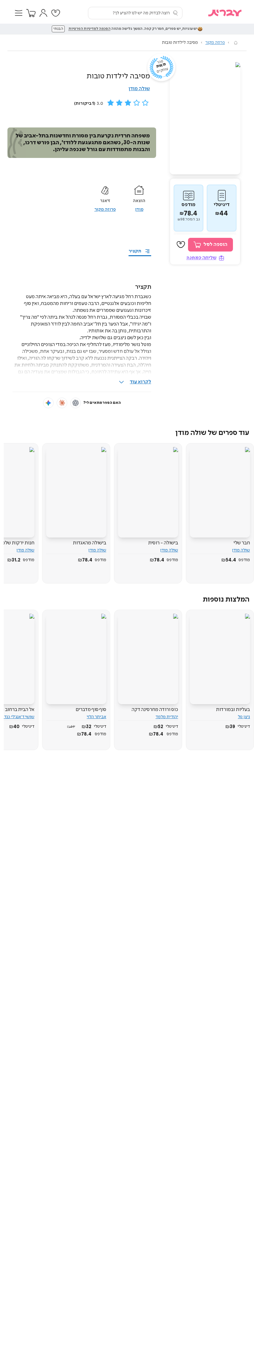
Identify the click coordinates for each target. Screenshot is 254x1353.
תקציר (135, 251)
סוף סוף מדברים (91, 710)
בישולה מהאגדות (89, 543)
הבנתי (58, 29)
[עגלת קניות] (31, 13)
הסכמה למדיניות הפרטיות (89, 29)
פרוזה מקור (215, 42)
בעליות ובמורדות (233, 710)
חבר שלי (242, 543)
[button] (19, 13)
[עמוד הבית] (235, 42)
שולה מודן (139, 89)
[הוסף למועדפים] (181, 245)
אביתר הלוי (96, 716)
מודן (139, 209)
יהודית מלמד (166, 716)
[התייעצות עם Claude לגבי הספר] (62, 403)
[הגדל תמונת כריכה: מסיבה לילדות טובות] (205, 118)
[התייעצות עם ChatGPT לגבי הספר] (75, 403)
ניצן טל (244, 716)
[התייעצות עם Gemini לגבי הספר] (48, 403)
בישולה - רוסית (163, 543)
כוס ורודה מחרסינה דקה (155, 710)
